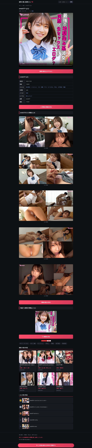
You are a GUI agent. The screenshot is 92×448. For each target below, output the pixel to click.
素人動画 (21, 434)
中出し (55, 87)
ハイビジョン (34, 87)
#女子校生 (58, 343)
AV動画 (25, 434)
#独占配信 (64, 343)
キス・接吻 (40, 87)
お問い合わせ (34, 434)
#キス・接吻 (33, 343)
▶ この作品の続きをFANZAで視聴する (46, 445)
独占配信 (28, 87)
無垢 (23, 5)
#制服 (52, 343)
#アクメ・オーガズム (24, 343)
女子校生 (60, 87)
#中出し (47, 343)
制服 (64, 87)
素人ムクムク (29, 96)
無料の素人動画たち (26, 2)
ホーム (20, 5)
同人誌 (29, 434)
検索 (71, 1)
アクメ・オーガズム (48, 87)
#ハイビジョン (40, 343)
